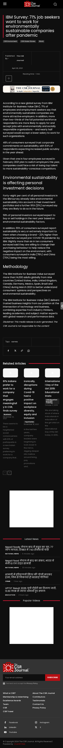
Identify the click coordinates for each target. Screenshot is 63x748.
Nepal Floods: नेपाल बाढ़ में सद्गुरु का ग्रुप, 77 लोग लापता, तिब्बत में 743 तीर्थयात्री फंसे (29, 548)
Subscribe (52, 677)
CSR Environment (10, 41)
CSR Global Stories (28, 41)
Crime (7, 581)
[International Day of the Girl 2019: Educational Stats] (52, 372)
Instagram (44, 722)
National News (12, 554)
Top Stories (29, 422)
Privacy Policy (32, 683)
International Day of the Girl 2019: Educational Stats (52, 389)
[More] (9, 78)
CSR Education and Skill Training (51, 401)
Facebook (13, 722)
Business (7, 414)
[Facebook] (8, 351)
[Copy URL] (22, 351)
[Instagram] (36, 722)
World (41, 41)
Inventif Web (19, 744)
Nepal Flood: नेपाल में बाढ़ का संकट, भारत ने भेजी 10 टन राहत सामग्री (29, 562)
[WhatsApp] (28, 351)
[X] (15, 351)
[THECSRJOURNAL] (32, 4)
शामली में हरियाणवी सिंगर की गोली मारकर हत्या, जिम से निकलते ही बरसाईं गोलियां (28, 576)
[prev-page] (5, 473)
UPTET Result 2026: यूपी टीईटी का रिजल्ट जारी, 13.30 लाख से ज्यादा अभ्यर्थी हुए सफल (30, 590)
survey (14, 341)
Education (10, 595)
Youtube (13, 732)
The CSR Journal (20, 58)
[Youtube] (5, 732)
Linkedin (12, 727)
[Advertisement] (31, 509)
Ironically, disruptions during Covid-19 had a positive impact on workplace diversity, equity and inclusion (30, 400)
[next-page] (9, 473)
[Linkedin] (5, 727)
